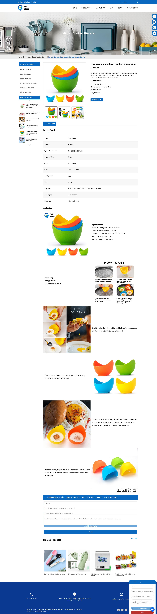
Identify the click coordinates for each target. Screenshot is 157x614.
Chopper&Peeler (25, 79)
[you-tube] (118, 610)
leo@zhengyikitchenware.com (121, 599)
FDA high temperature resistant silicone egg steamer (66, 57)
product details (49, 124)
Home (20, 57)
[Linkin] (122, 610)
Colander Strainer (25, 74)
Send (90, 532)
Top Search (43, 611)
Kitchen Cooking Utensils (35, 57)
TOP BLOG (35, 611)
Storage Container (26, 69)
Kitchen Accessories (27, 88)
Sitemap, (29, 611)
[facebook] (126, 610)
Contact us (95, 100)
